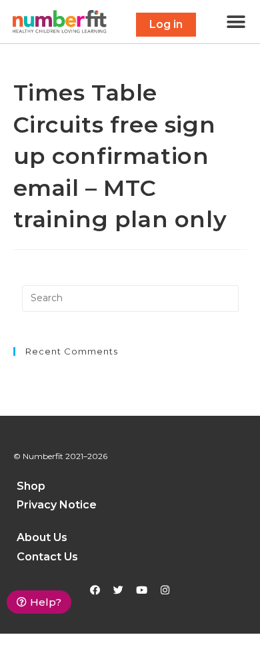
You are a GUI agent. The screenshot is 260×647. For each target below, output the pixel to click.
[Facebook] (95, 590)
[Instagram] (165, 590)
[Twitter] (119, 590)
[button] (166, 25)
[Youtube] (142, 590)
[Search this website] (130, 299)
